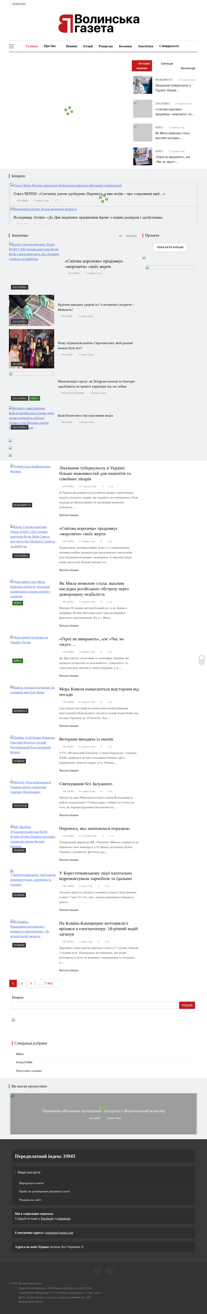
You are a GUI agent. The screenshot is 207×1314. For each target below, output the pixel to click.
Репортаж (106, 46)
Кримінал (20, 711)
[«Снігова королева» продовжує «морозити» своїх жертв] (142, 109)
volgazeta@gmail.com (59, 1232)
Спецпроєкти (169, 46)
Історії (88, 46)
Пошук (17, 997)
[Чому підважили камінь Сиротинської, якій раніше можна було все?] (31, 348)
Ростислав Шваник (72, 392)
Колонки (125, 46)
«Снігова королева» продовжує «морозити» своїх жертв (175, 114)
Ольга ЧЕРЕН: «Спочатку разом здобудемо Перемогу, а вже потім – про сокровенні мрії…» (89, 194)
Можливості (163, 79)
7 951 (48, 983)
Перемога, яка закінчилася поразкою (94, 828)
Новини (71, 46)
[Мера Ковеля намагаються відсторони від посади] (33, 700)
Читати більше (69, 515)
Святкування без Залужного (85, 783)
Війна (159, 127)
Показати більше (170, 247)
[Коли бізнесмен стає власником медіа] (31, 419)
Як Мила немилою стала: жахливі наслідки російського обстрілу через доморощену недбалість (94, 589)
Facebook (47, 1218)
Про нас (50, 46)
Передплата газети (31, 1183)
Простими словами (28, 1070)
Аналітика (145, 46)
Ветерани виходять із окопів (86, 739)
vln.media (22, 200)
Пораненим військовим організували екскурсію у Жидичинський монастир (103, 1111)
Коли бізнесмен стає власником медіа (85, 415)
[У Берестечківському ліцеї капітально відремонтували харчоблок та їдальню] (33, 884)
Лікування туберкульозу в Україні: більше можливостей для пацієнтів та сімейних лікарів (95, 473)
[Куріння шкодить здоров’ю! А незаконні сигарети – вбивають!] (31, 310)
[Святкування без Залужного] (33, 795)
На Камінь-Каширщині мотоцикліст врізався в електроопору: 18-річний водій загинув (98, 929)
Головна (31, 46)
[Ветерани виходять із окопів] (33, 750)
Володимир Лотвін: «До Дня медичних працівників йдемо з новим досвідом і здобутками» (88, 217)
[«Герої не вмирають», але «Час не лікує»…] (142, 156)
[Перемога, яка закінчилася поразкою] (33, 840)
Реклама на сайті (30, 1199)
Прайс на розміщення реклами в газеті (44, 1191)
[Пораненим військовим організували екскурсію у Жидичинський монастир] (103, 1132)
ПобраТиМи (24, 1062)
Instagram (63, 1218)
